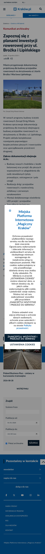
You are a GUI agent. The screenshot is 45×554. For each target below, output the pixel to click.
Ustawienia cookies (22, 345)
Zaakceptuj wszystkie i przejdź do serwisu (22, 338)
